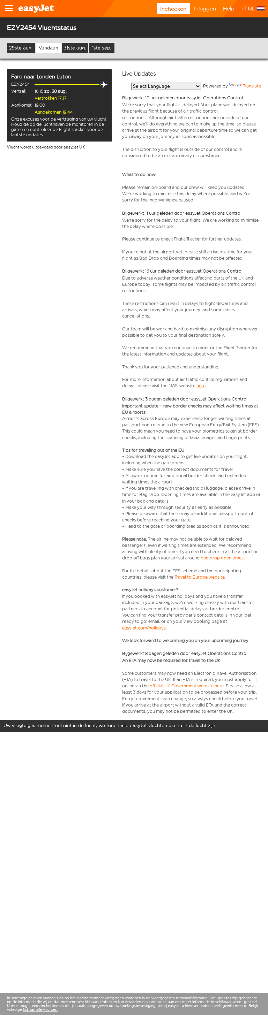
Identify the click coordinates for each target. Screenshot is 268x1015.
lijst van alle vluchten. (40, 1009)
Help (228, 8)
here (201, 385)
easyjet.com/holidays (144, 628)
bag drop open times (222, 557)
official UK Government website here (187, 685)
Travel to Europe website (199, 577)
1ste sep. (101, 48)
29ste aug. (21, 48)
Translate (252, 86)
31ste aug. (75, 48)
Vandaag (48, 48)
